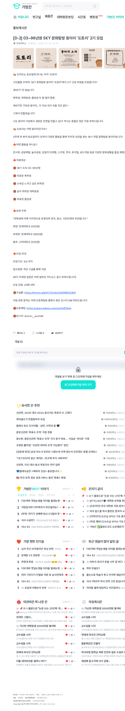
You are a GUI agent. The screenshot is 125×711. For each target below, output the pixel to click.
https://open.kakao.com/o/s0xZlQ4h (49, 308)
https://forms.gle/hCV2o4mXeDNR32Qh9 (50, 292)
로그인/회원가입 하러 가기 (78, 384)
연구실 (37, 17)
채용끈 (49, 17)
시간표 (81, 17)
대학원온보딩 (65, 17)
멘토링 (96, 17)
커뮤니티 (23, 17)
